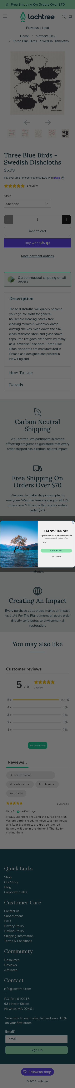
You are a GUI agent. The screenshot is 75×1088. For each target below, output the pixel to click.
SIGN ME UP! (56, 550)
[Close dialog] (73, 522)
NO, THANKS (56, 556)
